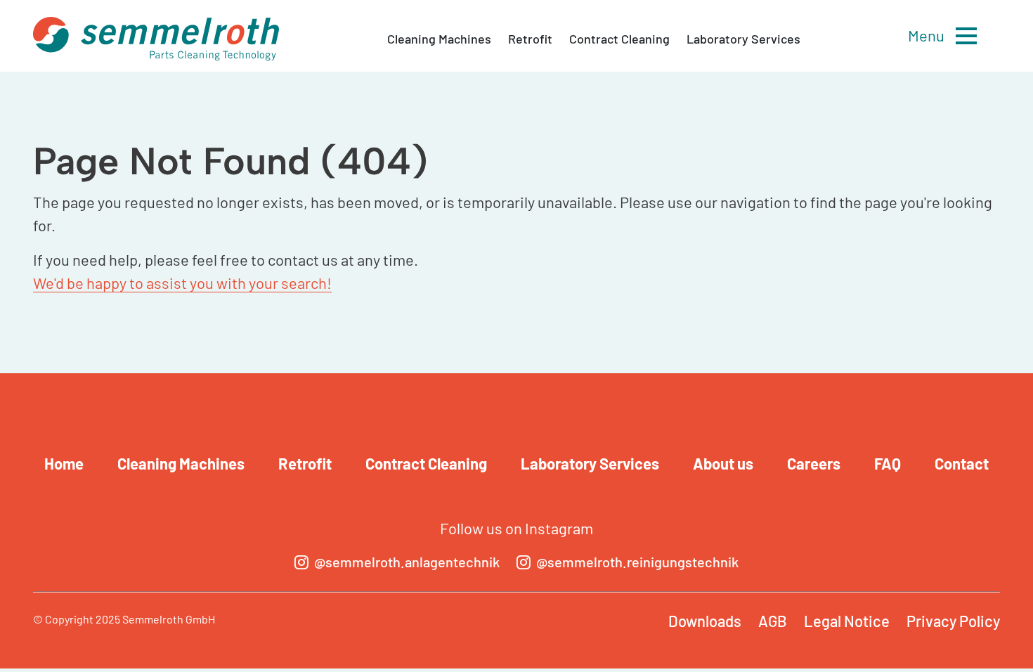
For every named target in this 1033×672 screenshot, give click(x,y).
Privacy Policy (953, 621)
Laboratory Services (743, 38)
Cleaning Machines (439, 38)
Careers (813, 463)
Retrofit (530, 38)
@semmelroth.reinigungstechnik (637, 561)
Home (64, 463)
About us (723, 463)
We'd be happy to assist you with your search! (182, 282)
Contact (962, 463)
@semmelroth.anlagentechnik (407, 561)
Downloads (704, 621)
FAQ (887, 463)
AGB (772, 621)
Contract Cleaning (619, 38)
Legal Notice (847, 621)
